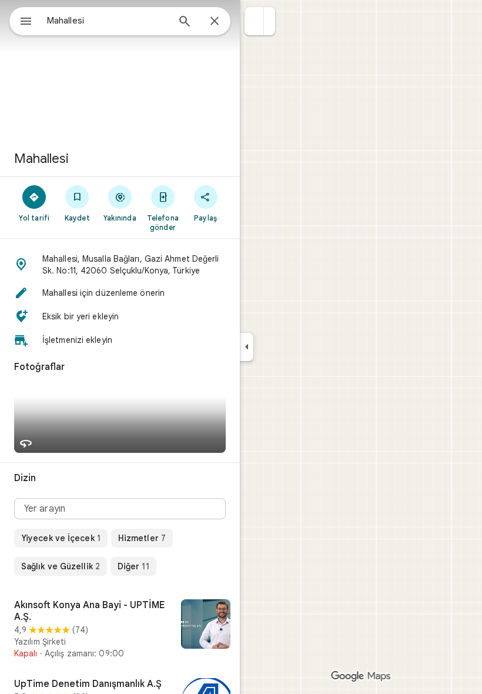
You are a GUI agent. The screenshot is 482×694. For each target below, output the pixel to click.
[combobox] (107, 21)
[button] (254, 21)
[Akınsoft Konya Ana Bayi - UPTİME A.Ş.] (120, 629)
